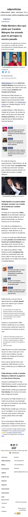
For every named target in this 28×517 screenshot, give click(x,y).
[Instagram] (16, 445)
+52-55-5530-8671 (19, 464)
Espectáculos (5, 493)
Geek (2, 497)
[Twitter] (5, 72)
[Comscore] (14, 452)
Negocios (4, 484)
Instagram (4, 511)
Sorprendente (5, 489)
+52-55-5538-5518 (19, 460)
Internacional (19, 12)
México (13, 12)
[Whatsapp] (8, 72)
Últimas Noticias (6, 12)
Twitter (3, 507)
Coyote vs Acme (6, 15)
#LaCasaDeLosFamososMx (17, 430)
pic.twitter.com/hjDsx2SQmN (14, 432)
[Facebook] (2, 72)
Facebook (4, 503)
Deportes (4, 480)
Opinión (3, 472)
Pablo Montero (5, 21)
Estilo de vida (5, 476)
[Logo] (14, 9)
